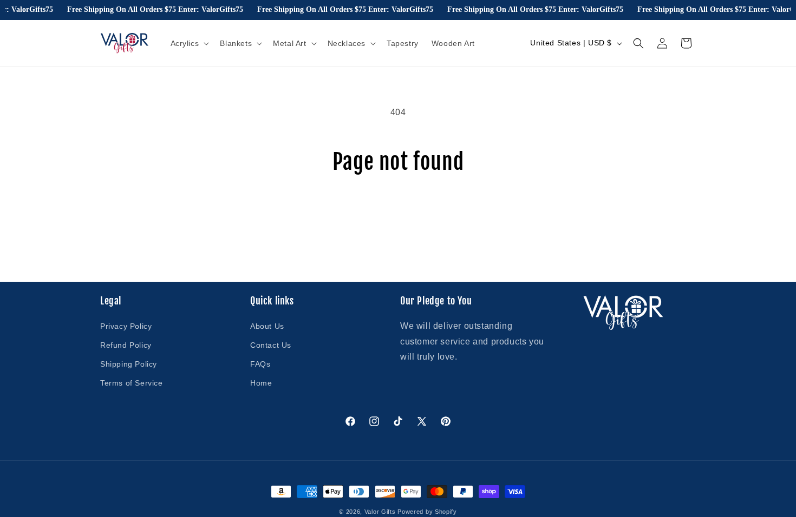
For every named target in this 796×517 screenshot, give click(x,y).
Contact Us (270, 345)
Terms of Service (131, 383)
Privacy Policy (126, 326)
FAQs (260, 364)
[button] (189, 43)
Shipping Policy (128, 364)
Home (261, 383)
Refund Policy (126, 345)
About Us (267, 326)
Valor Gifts (380, 511)
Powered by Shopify (427, 511)
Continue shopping (398, 215)
